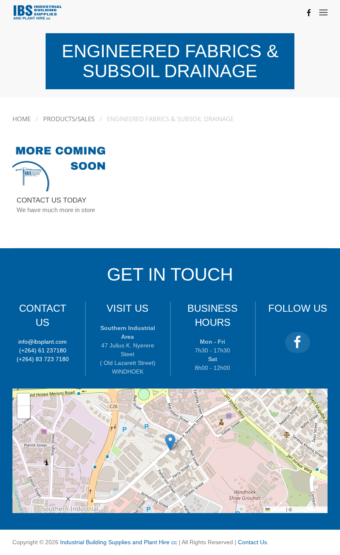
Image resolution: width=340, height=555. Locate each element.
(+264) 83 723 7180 (43, 359)
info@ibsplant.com (42, 341)
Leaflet (277, 509)
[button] (323, 12)
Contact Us (252, 542)
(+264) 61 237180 (42, 350)
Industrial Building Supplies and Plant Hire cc (119, 542)
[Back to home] (37, 12)
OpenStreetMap (309, 509)
